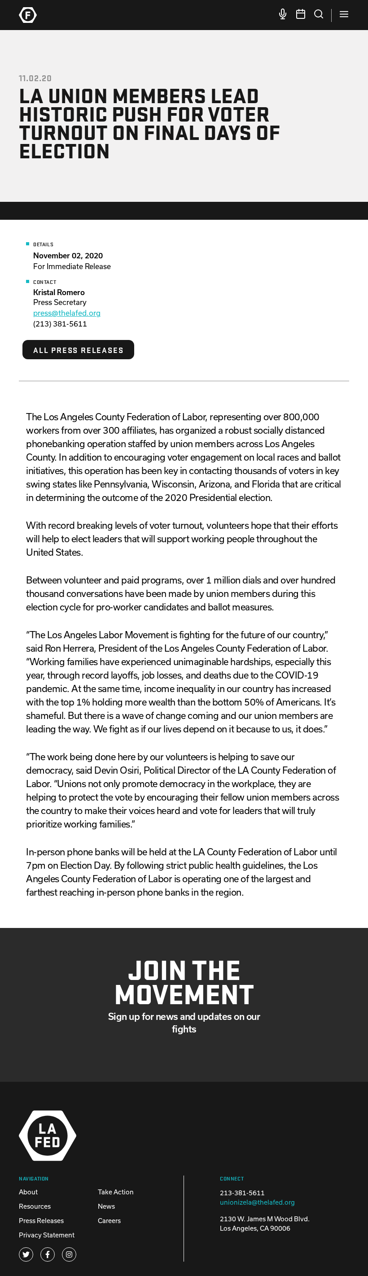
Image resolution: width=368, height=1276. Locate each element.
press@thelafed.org (67, 313)
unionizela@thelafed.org (257, 1202)
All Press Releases (78, 349)
